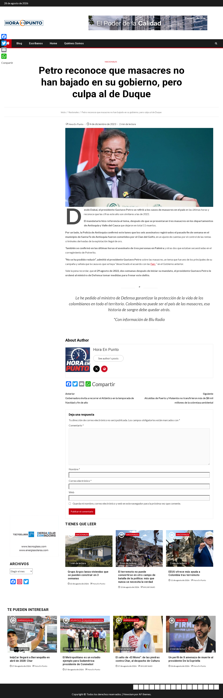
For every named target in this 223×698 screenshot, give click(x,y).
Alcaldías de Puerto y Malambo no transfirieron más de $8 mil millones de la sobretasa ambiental (178, 398)
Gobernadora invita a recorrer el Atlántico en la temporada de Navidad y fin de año (99, 398)
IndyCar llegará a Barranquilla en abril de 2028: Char (30, 659)
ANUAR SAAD (149, 587)
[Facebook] (7, 36)
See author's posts (108, 358)
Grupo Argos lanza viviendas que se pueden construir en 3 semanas (88, 575)
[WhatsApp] (7, 56)
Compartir (103, 384)
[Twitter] (7, 43)
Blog (19, 43)
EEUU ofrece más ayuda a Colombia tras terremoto (184, 573)
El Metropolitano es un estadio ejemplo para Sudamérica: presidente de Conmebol (81, 661)
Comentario (76, 425)
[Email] (7, 49)
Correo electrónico (80, 480)
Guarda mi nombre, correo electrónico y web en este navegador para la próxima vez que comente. (127, 503)
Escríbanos (36, 43)
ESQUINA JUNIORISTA (93, 620)
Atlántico (76, 620)
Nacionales (111, 61)
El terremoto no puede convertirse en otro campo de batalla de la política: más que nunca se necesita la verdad (136, 576)
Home (53, 43)
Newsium (128, 694)
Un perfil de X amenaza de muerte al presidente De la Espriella (190, 659)
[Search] (216, 43)
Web (71, 492)
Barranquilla (25, 620)
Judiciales (182, 620)
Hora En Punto (76, 124)
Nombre (74, 469)
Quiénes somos (74, 43)
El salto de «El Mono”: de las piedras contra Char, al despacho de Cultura (138, 659)
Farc (153, 263)
